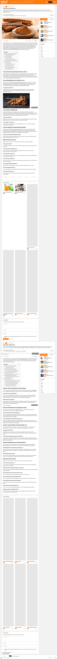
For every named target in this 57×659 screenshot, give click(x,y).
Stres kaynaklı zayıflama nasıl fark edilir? (12, 383)
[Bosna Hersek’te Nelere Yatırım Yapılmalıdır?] (47, 35)
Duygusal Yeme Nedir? (9, 373)
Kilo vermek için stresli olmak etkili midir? (12, 382)
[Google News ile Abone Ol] (6, 41)
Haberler (42, 51)
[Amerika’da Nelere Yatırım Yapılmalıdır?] (47, 27)
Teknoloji (42, 56)
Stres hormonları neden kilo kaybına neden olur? (13, 380)
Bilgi (41, 46)
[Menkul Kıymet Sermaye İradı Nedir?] (47, 40)
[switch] (46, 2)
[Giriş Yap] (55, 2)
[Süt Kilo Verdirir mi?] (20, 530)
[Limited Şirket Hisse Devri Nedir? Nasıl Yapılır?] (8, 283)
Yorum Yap (50, 657)
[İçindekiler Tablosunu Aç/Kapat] (17, 52)
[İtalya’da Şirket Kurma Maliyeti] (32, 283)
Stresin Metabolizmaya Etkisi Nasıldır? (10, 375)
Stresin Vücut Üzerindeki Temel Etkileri (10, 365)
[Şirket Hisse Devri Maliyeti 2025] (8, 530)
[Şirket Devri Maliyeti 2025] (20, 283)
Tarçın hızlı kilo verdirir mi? (9, 65)
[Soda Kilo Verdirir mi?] (8, 596)
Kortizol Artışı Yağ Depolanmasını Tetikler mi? (12, 374)
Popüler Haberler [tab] (43, 19)
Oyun (41, 53)
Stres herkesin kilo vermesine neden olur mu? (12, 381)
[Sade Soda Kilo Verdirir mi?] (8, 216)
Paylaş (55, 657)
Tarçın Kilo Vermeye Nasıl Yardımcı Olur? (10, 53)
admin (6, 14)
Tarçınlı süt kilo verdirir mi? (9, 66)
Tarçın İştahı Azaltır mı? (9, 55)
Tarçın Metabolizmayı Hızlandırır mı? (10, 54)
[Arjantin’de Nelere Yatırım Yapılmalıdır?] (47, 22)
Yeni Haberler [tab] (51, 19)
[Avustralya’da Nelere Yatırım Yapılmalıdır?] (47, 31)
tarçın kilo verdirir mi (14, 48)
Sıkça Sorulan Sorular (7, 378)
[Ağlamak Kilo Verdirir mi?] (32, 216)
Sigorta (42, 390)
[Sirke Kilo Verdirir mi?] (20, 596)
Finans (42, 49)
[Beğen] (26, 41)
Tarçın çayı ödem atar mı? (9, 69)
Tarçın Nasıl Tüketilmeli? (8, 56)
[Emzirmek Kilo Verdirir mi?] (20, 216)
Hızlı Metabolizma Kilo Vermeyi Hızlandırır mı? (12, 376)
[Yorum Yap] (28, 41)
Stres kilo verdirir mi (24, 359)
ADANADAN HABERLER (4, 2)
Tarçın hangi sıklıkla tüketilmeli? (10, 67)
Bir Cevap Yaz (6, 632)
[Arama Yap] (53, 2)
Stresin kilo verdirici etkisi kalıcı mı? (11, 384)
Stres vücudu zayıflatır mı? (9, 379)
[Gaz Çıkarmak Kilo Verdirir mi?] (32, 596)
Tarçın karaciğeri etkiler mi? (10, 68)
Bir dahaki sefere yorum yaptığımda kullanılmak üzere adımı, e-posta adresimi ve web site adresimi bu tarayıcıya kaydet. (20, 337)
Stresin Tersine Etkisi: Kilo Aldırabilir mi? (10, 372)
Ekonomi (42, 383)
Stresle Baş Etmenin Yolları (10, 377)
